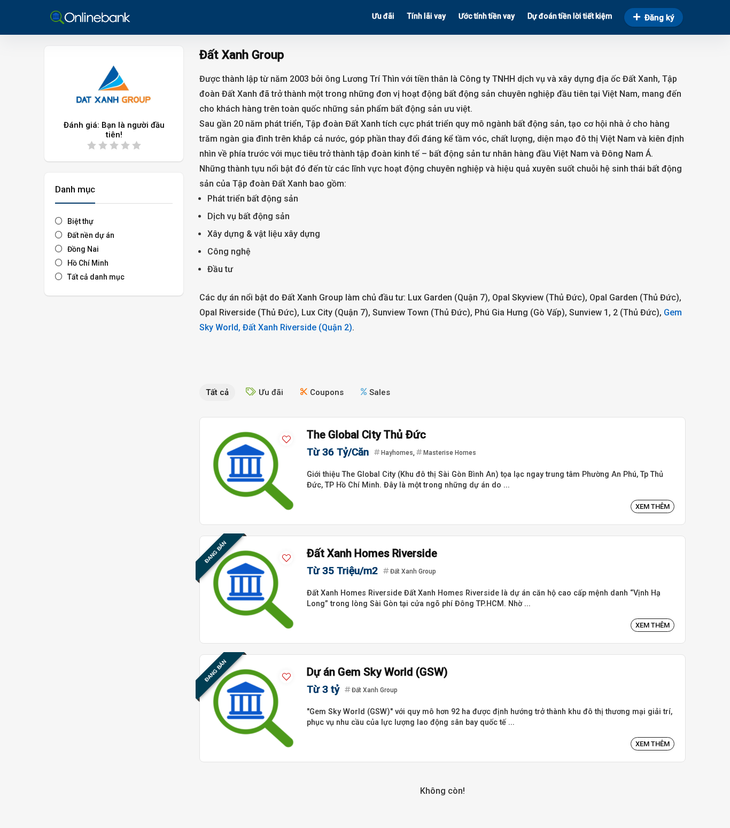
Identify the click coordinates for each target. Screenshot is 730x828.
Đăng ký (659, 17)
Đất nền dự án (90, 235)
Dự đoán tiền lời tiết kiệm (569, 16)
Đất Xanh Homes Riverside (372, 553)
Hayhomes (397, 452)
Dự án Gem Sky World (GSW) (377, 672)
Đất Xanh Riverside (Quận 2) (297, 327)
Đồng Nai (83, 249)
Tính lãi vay (426, 16)
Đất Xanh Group (413, 571)
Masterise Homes (449, 452)
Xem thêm (652, 506)
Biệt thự (80, 221)
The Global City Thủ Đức (366, 434)
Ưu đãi (383, 16)
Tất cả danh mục (96, 277)
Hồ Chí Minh (87, 263)
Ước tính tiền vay (487, 16)
